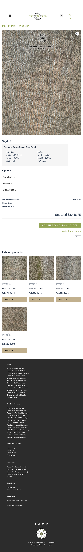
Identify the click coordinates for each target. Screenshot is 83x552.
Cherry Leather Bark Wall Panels (17, 388)
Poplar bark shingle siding (15, 408)
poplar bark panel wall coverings (18, 413)
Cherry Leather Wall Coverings (17, 427)
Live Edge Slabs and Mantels (16, 437)
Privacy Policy (11, 455)
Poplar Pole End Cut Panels (16, 392)
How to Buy (11, 448)
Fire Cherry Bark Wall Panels (16, 385)
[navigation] (78, 236)
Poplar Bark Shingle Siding (15, 368)
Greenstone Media (45, 545)
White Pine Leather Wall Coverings (18, 430)
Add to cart (9, 299)
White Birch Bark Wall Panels (16, 378)
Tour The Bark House (14, 490)
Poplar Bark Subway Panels (16, 376)
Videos (9, 476)
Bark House (38, 542)
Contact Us (10, 450)
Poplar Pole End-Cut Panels (16, 432)
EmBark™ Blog (11, 487)
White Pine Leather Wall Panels (17, 390)
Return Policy (11, 453)
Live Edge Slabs (12, 397)
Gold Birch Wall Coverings (15, 423)
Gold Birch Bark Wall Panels (16, 383)
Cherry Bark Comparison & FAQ (17, 472)
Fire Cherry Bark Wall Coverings (17, 425)
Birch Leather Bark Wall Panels (16, 380)
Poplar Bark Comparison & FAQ (17, 467)
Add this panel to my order (60, 225)
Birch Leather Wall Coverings (16, 420)
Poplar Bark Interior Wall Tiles (16, 371)
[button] (77, 34)
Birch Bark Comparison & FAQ (16, 469)
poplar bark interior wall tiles (16, 410)
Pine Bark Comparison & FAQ (16, 474)
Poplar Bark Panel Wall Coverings (18, 373)
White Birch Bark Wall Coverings (17, 418)
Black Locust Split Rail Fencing (16, 395)
